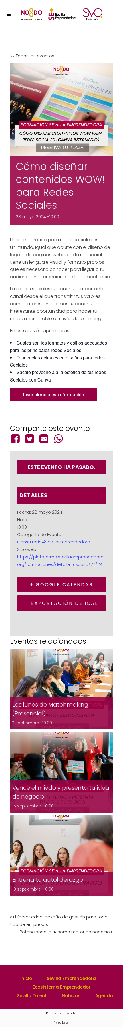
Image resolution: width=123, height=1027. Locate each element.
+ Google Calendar (61, 584)
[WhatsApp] (58, 438)
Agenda (104, 996)
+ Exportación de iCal (61, 603)
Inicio (26, 978)
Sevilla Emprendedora (71, 978)
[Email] (44, 438)
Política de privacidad (61, 1013)
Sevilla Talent (32, 996)
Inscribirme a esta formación (53, 395)
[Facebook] (16, 438)
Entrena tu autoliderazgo (47, 880)
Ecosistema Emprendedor (61, 987)
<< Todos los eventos (32, 56)
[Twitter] (29, 438)
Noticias (71, 996)
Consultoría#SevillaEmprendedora (53, 542)
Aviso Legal (61, 1022)
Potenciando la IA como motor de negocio (66, 932)
